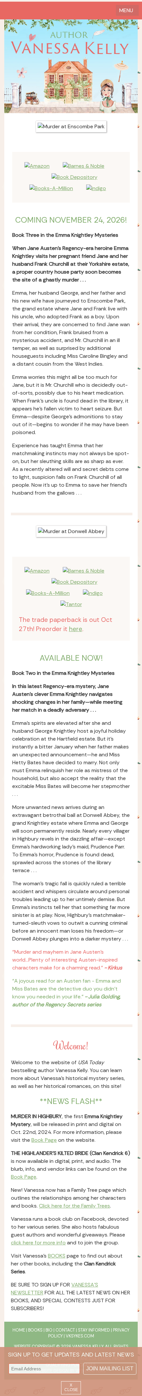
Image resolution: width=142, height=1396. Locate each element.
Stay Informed (94, 1330)
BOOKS (56, 1255)
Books (35, 1330)
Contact (65, 1330)
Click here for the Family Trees (74, 1205)
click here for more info (38, 1242)
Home (19, 1330)
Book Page (44, 1140)
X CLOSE (71, 1387)
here (75, 629)
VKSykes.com (80, 1336)
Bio (49, 1330)
